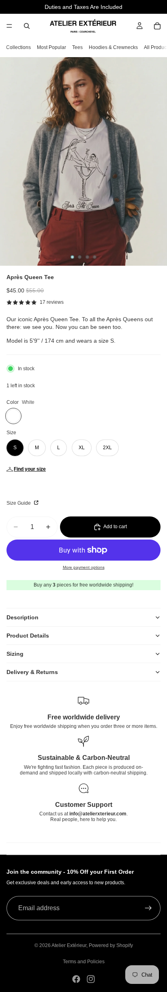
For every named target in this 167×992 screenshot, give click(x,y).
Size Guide (19, 503)
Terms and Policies (84, 961)
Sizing (15, 654)
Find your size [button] (30, 469)
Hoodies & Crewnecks (113, 47)
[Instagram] (91, 979)
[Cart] (157, 26)
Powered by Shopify (111, 945)
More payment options (84, 567)
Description (22, 617)
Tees (77, 47)
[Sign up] (148, 908)
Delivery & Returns (32, 672)
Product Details (27, 635)
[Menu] (9, 26)
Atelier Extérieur (68, 945)
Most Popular (51, 47)
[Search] (27, 26)
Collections (18, 47)
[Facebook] (76, 979)
